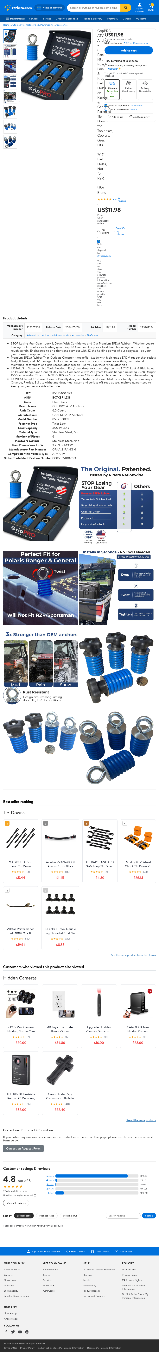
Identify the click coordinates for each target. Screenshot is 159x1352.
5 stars (50, 1175)
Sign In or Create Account (46, 1251)
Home (6, 24)
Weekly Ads (125, 1251)
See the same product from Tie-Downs (133, 955)
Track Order (102, 1251)
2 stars (50, 1188)
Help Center (78, 1251)
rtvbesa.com (104, 255)
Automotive (17, 24)
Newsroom (10, 1280)
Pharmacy (112, 18)
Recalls (86, 1280)
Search (149, 1215)
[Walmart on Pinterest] (27, 1332)
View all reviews (16, 1203)
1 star (51, 1192)
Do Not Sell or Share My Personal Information (135, 1295)
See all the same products (141, 1120)
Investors (9, 1285)
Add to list (117, 116)
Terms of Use (129, 1269)
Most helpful (70, 1215)
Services (33, 18)
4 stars (50, 1180)
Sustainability (11, 1290)
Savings (47, 18)
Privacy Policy (129, 1275)
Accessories (61, 24)
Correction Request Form (23, 1148)
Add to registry (141, 116)
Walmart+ (48, 1285)
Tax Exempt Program (94, 1296)
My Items (141, 18)
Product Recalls (91, 1290)
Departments (17, 18)
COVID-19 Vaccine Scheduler (99, 1269)
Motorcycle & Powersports (39, 24)
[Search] (125, 8)
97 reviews (122, 199)
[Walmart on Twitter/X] (13, 1332)
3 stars (50, 1184)
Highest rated (46, 1215)
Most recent (23, 1215)
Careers (127, 18)
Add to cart (129, 50)
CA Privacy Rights (132, 1280)
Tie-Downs (92, 335)
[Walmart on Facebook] (6, 1332)
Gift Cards (48, 1290)
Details (133, 109)
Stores (46, 1275)
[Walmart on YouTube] (20, 1332)
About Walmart (12, 1269)
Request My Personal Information (133, 1287)
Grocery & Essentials (67, 18)
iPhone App (10, 1313)
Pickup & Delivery (92, 18)
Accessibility (89, 1285)
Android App (11, 1318)
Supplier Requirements (16, 1296)
